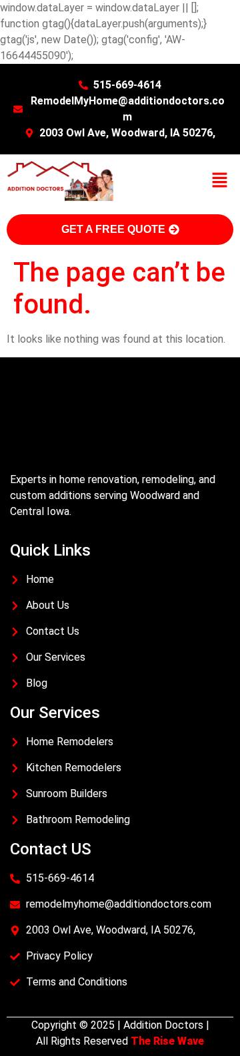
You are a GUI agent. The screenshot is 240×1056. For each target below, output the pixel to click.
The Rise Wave (167, 1041)
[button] (220, 181)
